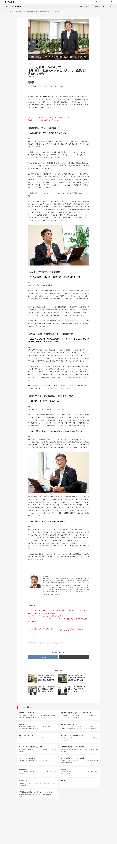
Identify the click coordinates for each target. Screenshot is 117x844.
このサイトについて (84, 6)
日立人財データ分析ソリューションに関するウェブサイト (47, 616)
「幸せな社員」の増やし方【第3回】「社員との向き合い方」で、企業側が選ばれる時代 (57, 70)
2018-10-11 (31, 76)
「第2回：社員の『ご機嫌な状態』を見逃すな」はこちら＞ (46, 120)
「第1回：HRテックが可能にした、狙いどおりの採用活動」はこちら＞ (50, 117)
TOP (5, 11)
